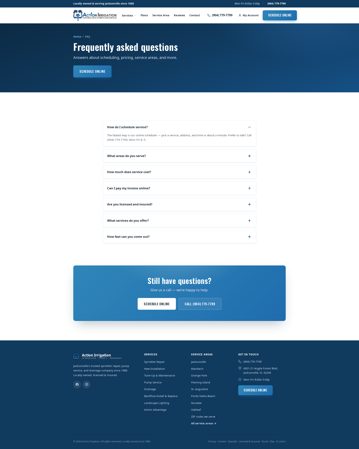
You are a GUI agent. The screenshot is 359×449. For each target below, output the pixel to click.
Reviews (179, 15)
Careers (222, 441)
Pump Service (153, 382)
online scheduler (146, 135)
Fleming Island (200, 382)
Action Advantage (155, 409)
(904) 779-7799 (276, 3)
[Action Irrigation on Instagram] (86, 384)
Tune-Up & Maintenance (159, 375)
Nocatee (196, 403)
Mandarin (197, 368)
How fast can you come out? (128, 236)
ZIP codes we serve (203, 416)
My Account (251, 15)
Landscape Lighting (156, 403)
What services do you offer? (128, 220)
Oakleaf (196, 409)
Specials (232, 441)
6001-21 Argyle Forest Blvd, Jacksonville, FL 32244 (260, 370)
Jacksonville (198, 362)
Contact (194, 15)
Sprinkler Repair (154, 362)
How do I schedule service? (127, 127)
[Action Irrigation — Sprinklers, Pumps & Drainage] (94, 15)
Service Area (160, 15)
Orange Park (199, 375)
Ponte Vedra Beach (203, 396)
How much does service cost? (129, 172)
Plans (144, 15)
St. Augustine (199, 389)
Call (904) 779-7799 (200, 304)
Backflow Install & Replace (161, 396)
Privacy (212, 441)
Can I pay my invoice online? (128, 188)
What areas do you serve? (126, 156)
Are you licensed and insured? (129, 204)
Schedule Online (280, 15)
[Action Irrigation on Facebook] (77, 384)
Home (77, 36)
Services (127, 15)
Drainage (150, 389)
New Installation (154, 368)
